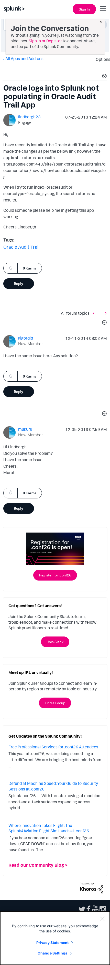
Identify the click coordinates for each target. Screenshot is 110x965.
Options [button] (101, 59)
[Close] (102, 918)
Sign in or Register (45, 40)
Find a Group (55, 703)
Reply (18, 283)
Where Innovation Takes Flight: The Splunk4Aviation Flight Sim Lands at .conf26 (48, 828)
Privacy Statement (52, 942)
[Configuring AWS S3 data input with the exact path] (95, 313)
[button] (103, 76)
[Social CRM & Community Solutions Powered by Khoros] (91, 887)
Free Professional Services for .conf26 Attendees (53, 746)
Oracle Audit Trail (21, 247)
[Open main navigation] (103, 8)
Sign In (84, 9)
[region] (55, 938)
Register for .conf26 (55, 575)
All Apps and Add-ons (24, 58)
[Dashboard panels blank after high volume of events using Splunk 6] (104, 313)
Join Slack (55, 642)
